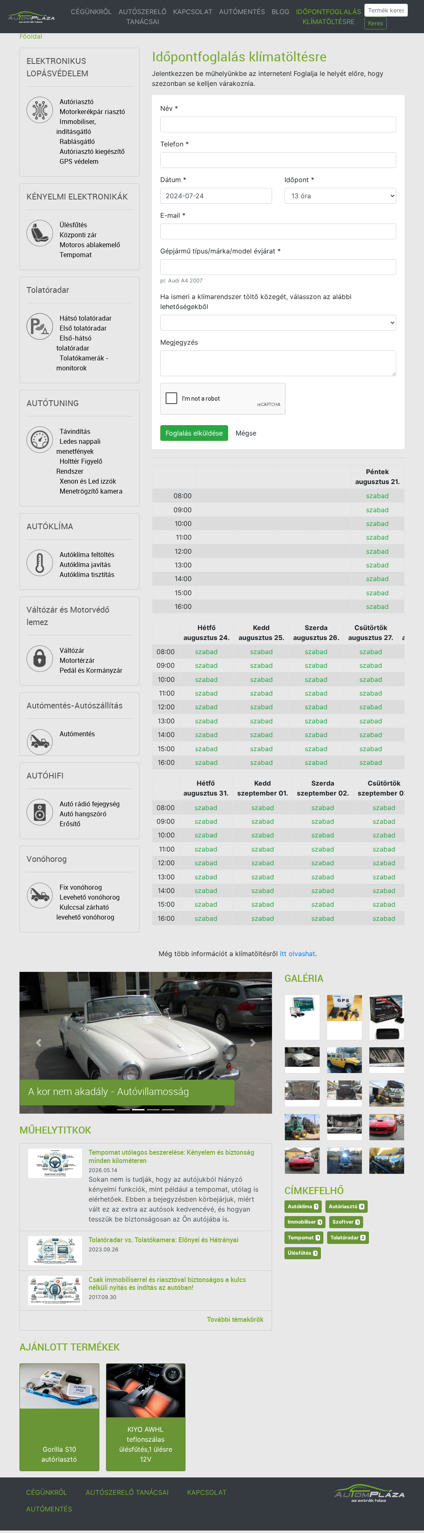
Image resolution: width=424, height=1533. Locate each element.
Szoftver (345, 1222)
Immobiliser (304, 1222)
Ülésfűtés (73, 224)
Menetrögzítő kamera (91, 491)
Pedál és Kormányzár (91, 670)
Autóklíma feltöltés (87, 554)
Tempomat (76, 254)
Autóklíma (302, 1206)
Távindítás (75, 431)
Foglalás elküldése (194, 433)
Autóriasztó (77, 101)
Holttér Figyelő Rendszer (79, 466)
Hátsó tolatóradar (86, 318)
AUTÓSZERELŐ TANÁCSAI (142, 16)
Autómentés (77, 733)
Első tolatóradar (83, 328)
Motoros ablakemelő (90, 244)
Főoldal (30, 36)
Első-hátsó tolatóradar (74, 343)
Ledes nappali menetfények (78, 446)
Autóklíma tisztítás (87, 574)
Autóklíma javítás (85, 564)
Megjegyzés (179, 342)
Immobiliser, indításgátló (76, 126)
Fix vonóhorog (81, 887)
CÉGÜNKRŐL (91, 11)
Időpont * (299, 179)
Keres (375, 23)
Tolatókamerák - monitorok (82, 362)
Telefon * (174, 144)
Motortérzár (77, 660)
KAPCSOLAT (192, 11)
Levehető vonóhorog (90, 897)
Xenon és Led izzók (88, 481)
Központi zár (78, 234)
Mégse (246, 433)
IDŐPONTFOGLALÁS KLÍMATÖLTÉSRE (328, 16)
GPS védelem (79, 161)
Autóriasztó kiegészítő (92, 151)
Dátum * (173, 179)
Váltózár (72, 650)
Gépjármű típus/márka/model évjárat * (220, 251)
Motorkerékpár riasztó (92, 111)
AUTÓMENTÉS (242, 11)
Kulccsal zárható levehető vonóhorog (85, 912)
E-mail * (173, 215)
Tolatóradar (347, 1237)
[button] (38, 1043)
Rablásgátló (77, 141)
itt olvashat (297, 953)
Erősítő (70, 823)
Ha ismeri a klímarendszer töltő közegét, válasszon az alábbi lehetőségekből (256, 301)
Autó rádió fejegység (90, 803)
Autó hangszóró (83, 813)
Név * (169, 108)
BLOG (280, 11)
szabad (377, 496)
